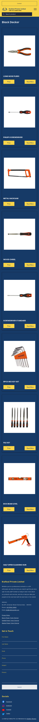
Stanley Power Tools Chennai (10, 623)
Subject (4, 665)
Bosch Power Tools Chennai (10, 618)
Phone (4, 658)
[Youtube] (3, 710)
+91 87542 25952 (11, 607)
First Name (5, 637)
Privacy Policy (6, 615)
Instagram (9, 705)
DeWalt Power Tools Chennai (10, 620)
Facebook (9, 701)
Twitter (8, 713)
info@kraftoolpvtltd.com (12, 610)
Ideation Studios (31, 718)
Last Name (5, 644)
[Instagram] (3, 705)
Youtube (8, 709)
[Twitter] (3, 714)
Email (3, 651)
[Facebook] (3, 701)
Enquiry (4, 672)
